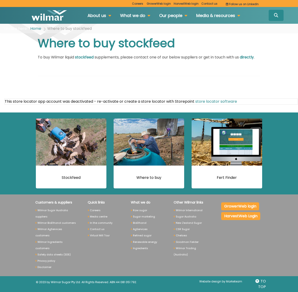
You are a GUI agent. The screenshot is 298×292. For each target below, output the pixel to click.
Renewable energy (145, 242)
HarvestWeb (186, 4)
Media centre (98, 216)
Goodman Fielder (187, 242)
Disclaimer (44, 267)
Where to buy (148, 177)
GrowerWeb (159, 4)
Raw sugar (140, 210)
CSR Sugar (183, 229)
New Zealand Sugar (189, 223)
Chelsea (181, 235)
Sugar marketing (144, 216)
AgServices (140, 229)
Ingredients (140, 248)
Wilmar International (189, 210)
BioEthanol (139, 223)
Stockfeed (71, 177)
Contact (209, 4)
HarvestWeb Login (240, 216)
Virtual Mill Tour (100, 235)
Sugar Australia (186, 216)
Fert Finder (227, 177)
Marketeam (234, 281)
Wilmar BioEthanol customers (56, 223)
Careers (137, 4)
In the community (101, 223)
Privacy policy (46, 261)
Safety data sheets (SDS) (54, 254)
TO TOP (262, 283)
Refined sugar (142, 235)
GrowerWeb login (240, 206)
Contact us (97, 229)
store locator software (216, 101)
